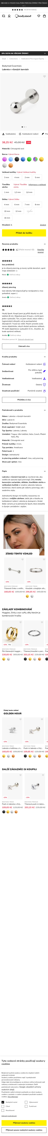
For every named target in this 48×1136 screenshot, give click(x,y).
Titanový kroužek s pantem (34, 651)
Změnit (43, 225)
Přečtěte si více (24, 400)
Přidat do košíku (24, 233)
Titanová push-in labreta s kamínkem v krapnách (35, 804)
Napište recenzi (40, 250)
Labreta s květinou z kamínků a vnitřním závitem (12, 748)
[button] (24, 102)
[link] (4, 159)
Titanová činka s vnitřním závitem (14, 588)
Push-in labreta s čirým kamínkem (34, 748)
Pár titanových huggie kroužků (12, 651)
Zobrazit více (24, 346)
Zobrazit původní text (25, 339)
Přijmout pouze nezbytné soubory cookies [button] (24, 1130)
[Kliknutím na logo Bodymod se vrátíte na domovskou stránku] (24, 16)
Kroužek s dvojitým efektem (36, 588)
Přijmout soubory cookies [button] (24, 1123)
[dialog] (24, 1096)
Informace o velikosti (37, 184)
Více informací (13, 1097)
